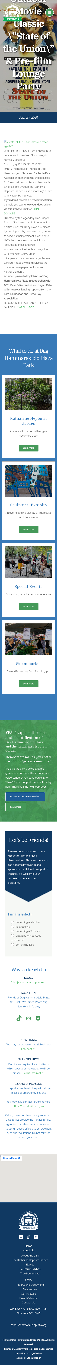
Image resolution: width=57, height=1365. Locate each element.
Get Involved (28, 1293)
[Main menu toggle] (49, 12)
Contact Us (28, 1302)
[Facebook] (21, 1237)
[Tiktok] (28, 1237)
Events (30, 1264)
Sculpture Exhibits (30, 1269)
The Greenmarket (30, 1273)
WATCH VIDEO (26, 307)
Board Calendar (28, 1298)
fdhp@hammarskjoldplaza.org (28, 982)
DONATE (9, 213)
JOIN (36, 209)
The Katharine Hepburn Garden (30, 1260)
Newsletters (30, 1289)
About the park (30, 1255)
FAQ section (28, 1049)
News (28, 1279)
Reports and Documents (30, 1284)
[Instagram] (36, 1237)
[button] (29, 448)
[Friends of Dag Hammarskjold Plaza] (12, 12)
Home (28, 1246)
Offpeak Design (34, 1358)
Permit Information (33, 1073)
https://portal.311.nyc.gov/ (28, 1106)
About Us (28, 1250)
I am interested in (20, 914)
